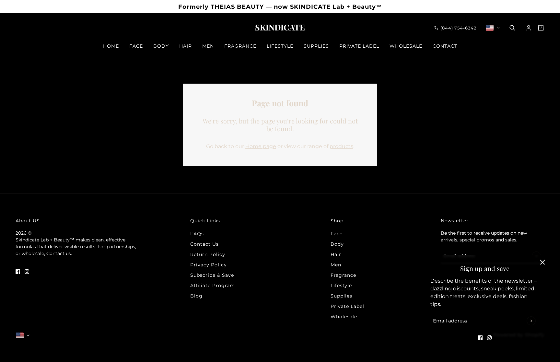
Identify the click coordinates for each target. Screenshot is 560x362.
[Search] (512, 27)
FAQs (197, 234)
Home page (260, 146)
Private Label (347, 306)
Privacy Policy (208, 265)
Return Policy (207, 254)
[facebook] (480, 337)
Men (336, 265)
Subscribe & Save (212, 275)
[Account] (528, 27)
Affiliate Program (212, 285)
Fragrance (343, 275)
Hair (336, 254)
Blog (196, 296)
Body (337, 244)
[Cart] (540, 27)
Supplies (341, 296)
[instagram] (489, 337)
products (341, 146)
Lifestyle (341, 285)
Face (337, 234)
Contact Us (204, 244)
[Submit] (531, 320)
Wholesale (344, 317)
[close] (542, 262)
